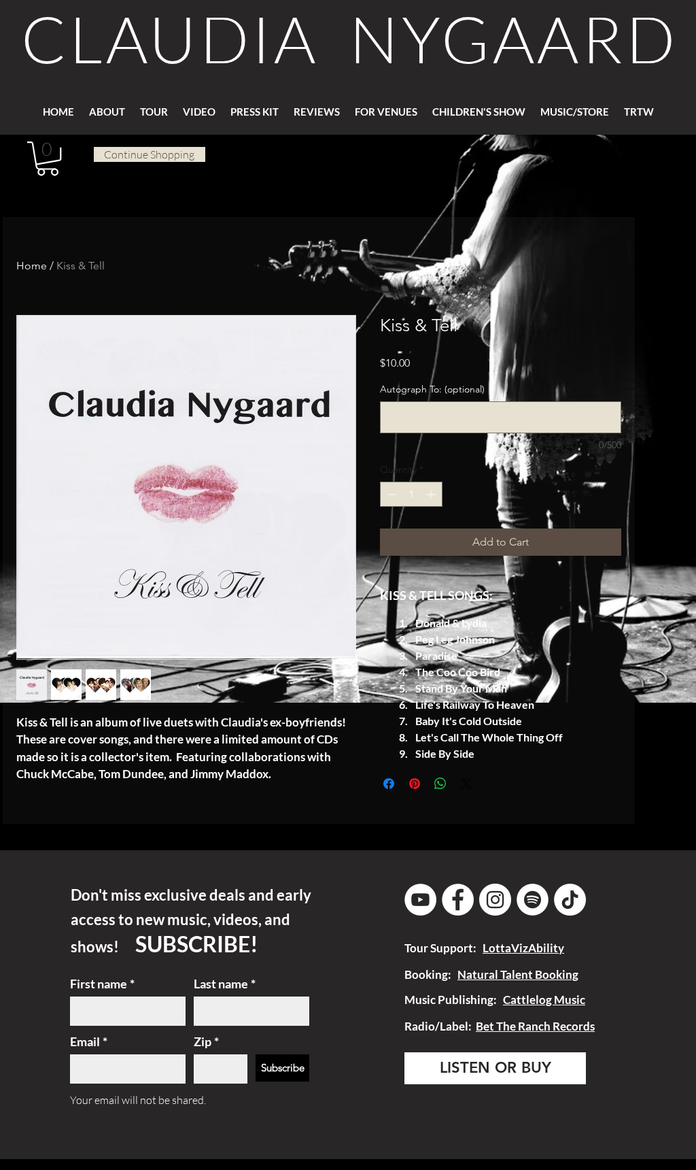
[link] (47, 158)
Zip (206, 1041)
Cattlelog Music (544, 999)
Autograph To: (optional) (432, 389)
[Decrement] (390, 494)
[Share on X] (466, 783)
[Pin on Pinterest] (414, 783)
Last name (225, 983)
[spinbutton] (411, 494)
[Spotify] (533, 900)
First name (102, 983)
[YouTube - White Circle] (420, 900)
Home (31, 265)
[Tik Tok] (570, 900)
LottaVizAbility (523, 948)
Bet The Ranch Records (535, 1026)
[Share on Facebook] (389, 783)
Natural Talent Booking (517, 974)
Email (88, 1041)
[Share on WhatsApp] (440, 783)
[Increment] (431, 494)
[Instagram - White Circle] (495, 900)
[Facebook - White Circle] (458, 900)
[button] (316, 105)
